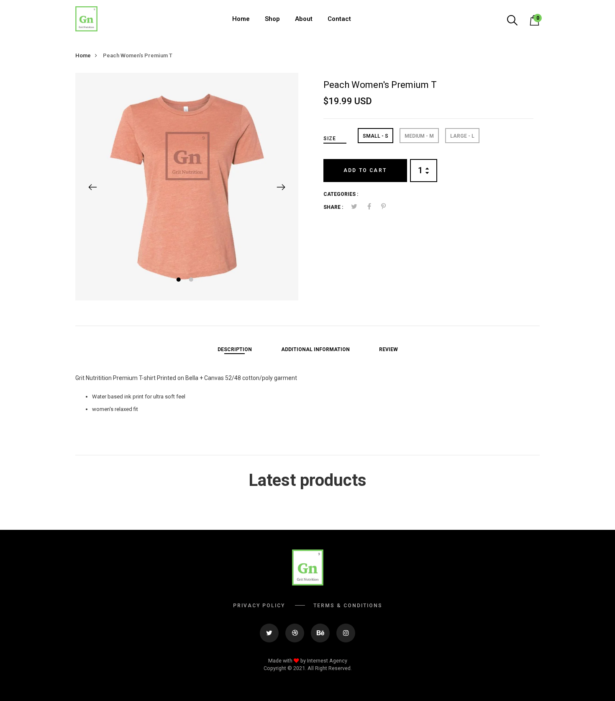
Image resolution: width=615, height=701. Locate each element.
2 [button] (192, 281)
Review (388, 349)
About (304, 19)
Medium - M (419, 136)
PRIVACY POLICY (259, 606)
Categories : (340, 194)
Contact (339, 19)
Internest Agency (327, 660)
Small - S (375, 136)
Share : (333, 207)
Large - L (462, 136)
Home (241, 19)
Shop (272, 19)
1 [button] (179, 281)
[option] (186, 186)
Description (235, 349)
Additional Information (315, 349)
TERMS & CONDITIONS (347, 606)
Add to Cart (365, 170)
